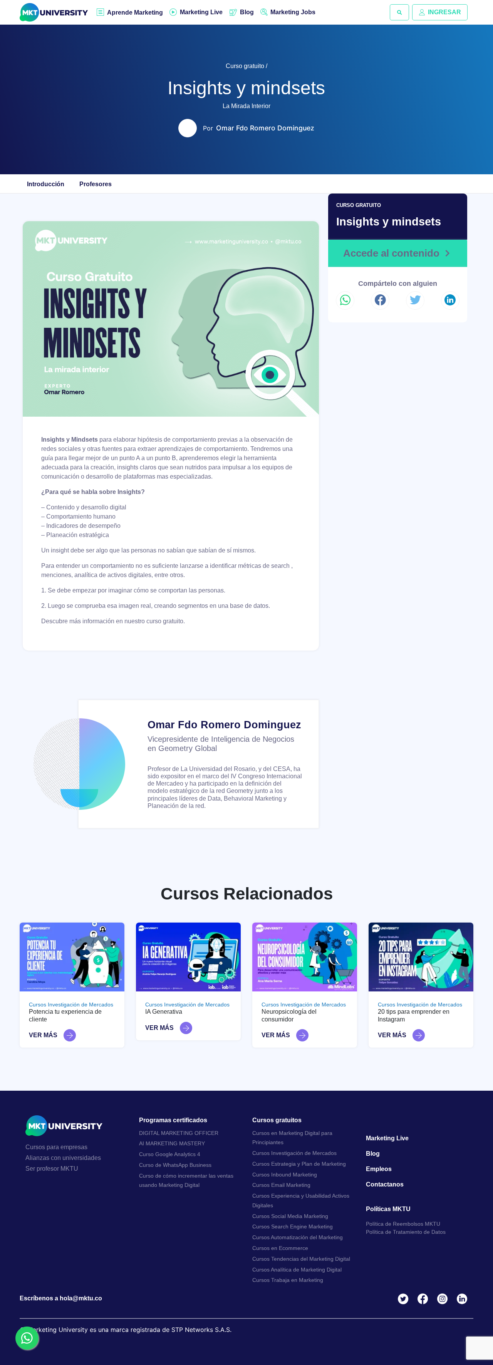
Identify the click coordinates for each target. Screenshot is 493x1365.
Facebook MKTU (424, 1299)
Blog (247, 12)
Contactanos (385, 1184)
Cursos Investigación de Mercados (71, 1004)
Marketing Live (201, 12)
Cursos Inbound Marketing (284, 1174)
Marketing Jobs (292, 12)
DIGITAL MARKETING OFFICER (178, 1133)
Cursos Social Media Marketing (290, 1216)
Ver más (43, 1035)
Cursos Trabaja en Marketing (287, 1280)
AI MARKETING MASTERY (172, 1143)
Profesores (95, 184)
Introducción (45, 184)
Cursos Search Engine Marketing (292, 1226)
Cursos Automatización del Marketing (297, 1237)
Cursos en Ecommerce (280, 1248)
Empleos (379, 1169)
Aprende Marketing (135, 12)
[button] (399, 12)
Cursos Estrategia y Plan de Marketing (299, 1164)
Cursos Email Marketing (281, 1185)
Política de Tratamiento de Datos (406, 1232)
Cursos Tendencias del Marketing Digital (301, 1259)
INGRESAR (444, 12)
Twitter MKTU (404, 1299)
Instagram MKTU (444, 1299)
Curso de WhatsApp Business (175, 1165)
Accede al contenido (391, 253)
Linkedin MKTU (463, 1299)
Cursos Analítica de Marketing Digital (297, 1270)
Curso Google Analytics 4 (169, 1154)
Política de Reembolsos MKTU (403, 1224)
